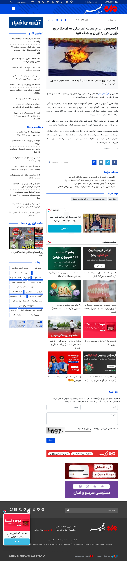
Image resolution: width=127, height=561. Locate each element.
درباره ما (73, 539)
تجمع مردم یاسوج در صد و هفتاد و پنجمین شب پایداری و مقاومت (26, 77)
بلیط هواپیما (37, 301)
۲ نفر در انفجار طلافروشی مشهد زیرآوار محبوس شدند (25, 176)
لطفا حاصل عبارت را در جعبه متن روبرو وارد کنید (98, 428)
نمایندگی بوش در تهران (20, 301)
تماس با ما (62, 539)
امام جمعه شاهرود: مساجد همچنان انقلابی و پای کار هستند (26, 60)
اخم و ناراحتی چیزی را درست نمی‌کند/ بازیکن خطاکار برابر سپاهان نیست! (25, 205)
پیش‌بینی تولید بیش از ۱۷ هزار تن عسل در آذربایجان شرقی (26, 185)
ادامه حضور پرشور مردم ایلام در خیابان (25, 84)
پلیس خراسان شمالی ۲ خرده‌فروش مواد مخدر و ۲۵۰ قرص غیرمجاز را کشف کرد (26, 116)
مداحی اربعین (35, 282)
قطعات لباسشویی (35, 296)
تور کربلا (27, 277)
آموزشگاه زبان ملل (26, 305)
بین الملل (113, 20)
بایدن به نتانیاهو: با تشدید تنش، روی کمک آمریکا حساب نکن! (90, 180)
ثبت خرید (64, 229)
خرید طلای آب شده (20, 272)
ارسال (50, 440)
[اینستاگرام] (34, 510)
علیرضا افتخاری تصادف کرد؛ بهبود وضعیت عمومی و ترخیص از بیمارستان (25, 168)
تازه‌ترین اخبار (36, 34)
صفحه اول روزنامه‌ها (32, 223)
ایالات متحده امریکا (80, 199)
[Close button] (28, 511)
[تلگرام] (43, 510)
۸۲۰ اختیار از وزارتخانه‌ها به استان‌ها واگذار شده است (26, 40)
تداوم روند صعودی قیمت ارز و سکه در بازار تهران (25, 151)
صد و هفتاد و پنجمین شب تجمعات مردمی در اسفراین (26, 69)
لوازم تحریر (37, 268)
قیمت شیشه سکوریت (19, 268)
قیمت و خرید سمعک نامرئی (31, 310)
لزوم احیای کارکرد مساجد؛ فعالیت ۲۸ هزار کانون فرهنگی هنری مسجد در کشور (25, 50)
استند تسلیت (15, 277)
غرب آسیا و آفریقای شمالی (97, 20)
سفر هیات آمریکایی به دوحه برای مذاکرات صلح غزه (94, 183)
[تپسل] (49, 210)
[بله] (38, 510)
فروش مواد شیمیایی (34, 291)
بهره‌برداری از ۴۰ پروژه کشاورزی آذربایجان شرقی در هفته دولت (28, 133)
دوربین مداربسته (18, 282)
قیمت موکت (37, 277)
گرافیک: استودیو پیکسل (82, 556)
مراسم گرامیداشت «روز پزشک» (28, 98)
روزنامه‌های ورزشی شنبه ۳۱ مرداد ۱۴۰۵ (27, 254)
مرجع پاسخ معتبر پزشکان (26, 286)
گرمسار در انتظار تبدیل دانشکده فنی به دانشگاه (25, 92)
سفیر (38, 272)
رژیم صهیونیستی (98, 199)
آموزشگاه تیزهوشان (17, 296)
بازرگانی (51, 539)
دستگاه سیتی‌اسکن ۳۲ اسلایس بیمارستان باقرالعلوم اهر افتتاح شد (26, 106)
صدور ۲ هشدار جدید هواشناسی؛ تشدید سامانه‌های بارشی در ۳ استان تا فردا (25, 195)
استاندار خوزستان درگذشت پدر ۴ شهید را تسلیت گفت (25, 159)
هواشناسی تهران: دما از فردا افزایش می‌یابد (26, 142)
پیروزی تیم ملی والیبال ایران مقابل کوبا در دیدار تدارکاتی (24, 214)
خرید (17, 541)
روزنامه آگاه (17, 315)
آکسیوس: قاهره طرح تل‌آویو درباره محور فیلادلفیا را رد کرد (92, 177)
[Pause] (86, 230)
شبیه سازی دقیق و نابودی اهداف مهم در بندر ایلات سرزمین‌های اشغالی (86, 186)
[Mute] (90, 230)
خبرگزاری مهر (104, 93)
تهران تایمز (35, 315)
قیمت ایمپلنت (16, 291)
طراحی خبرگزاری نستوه (104, 556)
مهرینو (13, 310)
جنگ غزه (112, 199)
